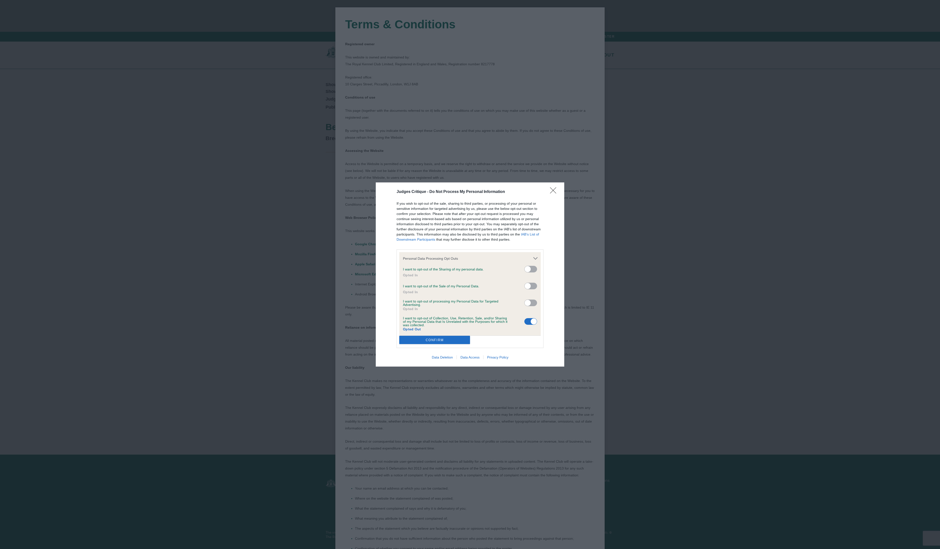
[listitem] (470, 258)
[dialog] (470, 274)
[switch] (530, 269)
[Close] (554, 192)
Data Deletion (442, 357)
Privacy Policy (497, 357)
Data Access (470, 357)
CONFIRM (435, 340)
